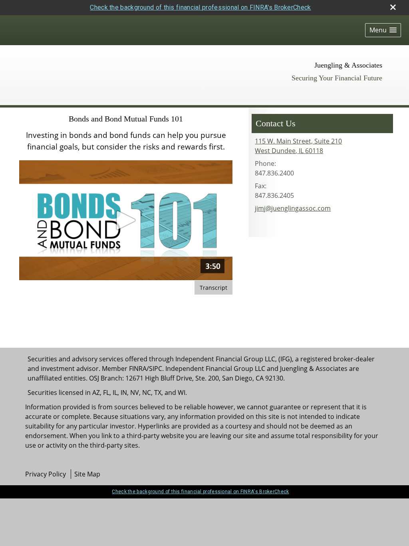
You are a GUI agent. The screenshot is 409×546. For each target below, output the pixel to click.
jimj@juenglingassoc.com (293, 208)
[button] (383, 30)
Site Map (87, 474)
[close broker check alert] (393, 7)
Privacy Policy (45, 474)
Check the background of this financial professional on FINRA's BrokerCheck (200, 7)
